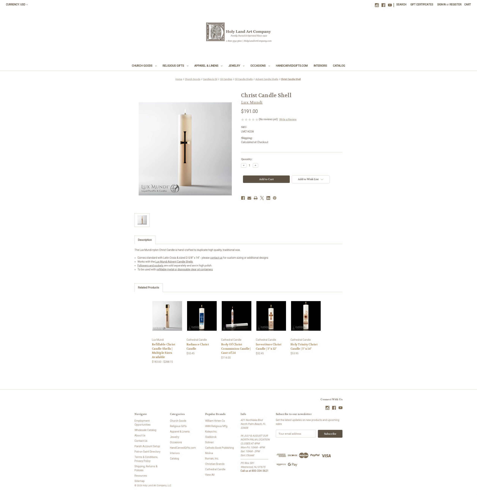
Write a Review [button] (288, 119)
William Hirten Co (215, 420)
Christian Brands (215, 463)
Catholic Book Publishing (219, 447)
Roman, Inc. (212, 458)
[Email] (249, 198)
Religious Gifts (174, 65)
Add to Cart (202, 319)
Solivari (209, 442)
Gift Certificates (421, 4)
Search (401, 4)
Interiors (320, 65)
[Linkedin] (268, 198)
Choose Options (167, 319)
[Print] (256, 198)
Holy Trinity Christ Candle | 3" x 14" (304, 347)
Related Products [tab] (148, 287)
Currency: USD (15, 4)
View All (209, 474)
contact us (216, 257)
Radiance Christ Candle (198, 347)
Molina (209, 453)
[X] (262, 198)
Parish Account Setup (147, 446)
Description (145, 240)
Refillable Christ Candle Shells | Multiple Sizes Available (163, 351)
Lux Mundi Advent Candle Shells (174, 261)
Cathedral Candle (215, 469)
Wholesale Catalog (145, 430)
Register (456, 4)
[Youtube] (390, 5)
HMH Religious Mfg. (216, 426)
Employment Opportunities (143, 422)
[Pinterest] (275, 198)
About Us (140, 435)
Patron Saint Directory (147, 451)
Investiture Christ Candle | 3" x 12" (269, 347)
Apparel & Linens (206, 65)
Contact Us (141, 440)
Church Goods (142, 65)
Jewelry (234, 65)
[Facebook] (383, 5)
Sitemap (140, 481)
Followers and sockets (150, 265)
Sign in (441, 4)
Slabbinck (211, 436)
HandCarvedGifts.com (292, 65)
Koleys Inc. (211, 431)
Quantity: (246, 159)
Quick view (164, 312)
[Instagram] (377, 5)
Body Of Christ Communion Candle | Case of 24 (236, 349)
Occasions (258, 65)
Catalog (339, 65)
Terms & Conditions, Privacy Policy (146, 459)
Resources (141, 475)
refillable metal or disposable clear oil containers (185, 269)
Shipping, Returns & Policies (146, 468)
